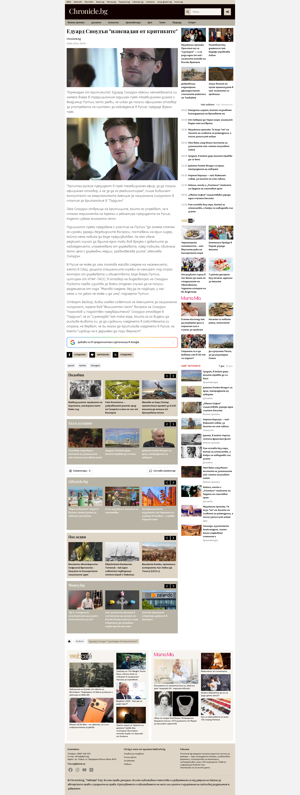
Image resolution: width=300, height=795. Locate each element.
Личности (113, 22)
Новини (127, 764)
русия (71, 365)
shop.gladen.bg (164, 2)
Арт (150, 22)
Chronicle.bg (74, 39)
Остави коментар (164, 470)
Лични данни (130, 757)
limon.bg (178, 2)
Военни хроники (76, 22)
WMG (68, 2)
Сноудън (95, 365)
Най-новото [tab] (208, 104)
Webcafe (78, 2)
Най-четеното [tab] (224, 104)
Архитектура (133, 22)
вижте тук (199, 765)
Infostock (150, 2)
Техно (162, 22)
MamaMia (89, 2)
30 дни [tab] (229, 366)
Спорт (192, 22)
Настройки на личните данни (195, 767)
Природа (176, 22)
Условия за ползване (134, 753)
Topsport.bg (124, 2)
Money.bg (111, 2)
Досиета (96, 22)
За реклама (129, 760)
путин (82, 365)
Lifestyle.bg (137, 2)
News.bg (100, 2)
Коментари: (81, 470)
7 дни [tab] (221, 366)
